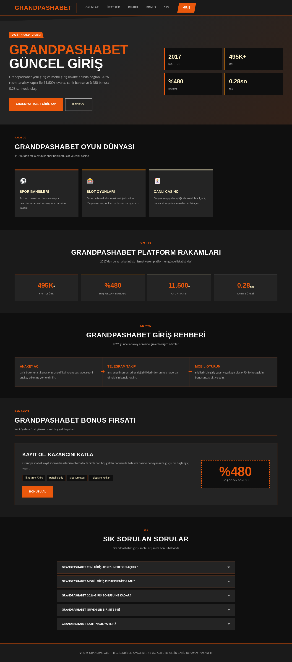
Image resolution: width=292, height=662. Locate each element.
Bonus (151, 7)
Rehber (133, 7)
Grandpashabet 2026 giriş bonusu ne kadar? (96, 595)
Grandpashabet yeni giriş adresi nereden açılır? (100, 567)
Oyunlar (92, 7)
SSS (166, 7)
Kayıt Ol (78, 104)
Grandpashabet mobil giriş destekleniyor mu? (98, 581)
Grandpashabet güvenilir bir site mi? (91, 610)
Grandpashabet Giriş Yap (36, 104)
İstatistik (113, 7)
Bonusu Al (37, 491)
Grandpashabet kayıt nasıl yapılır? (89, 624)
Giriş (186, 7)
